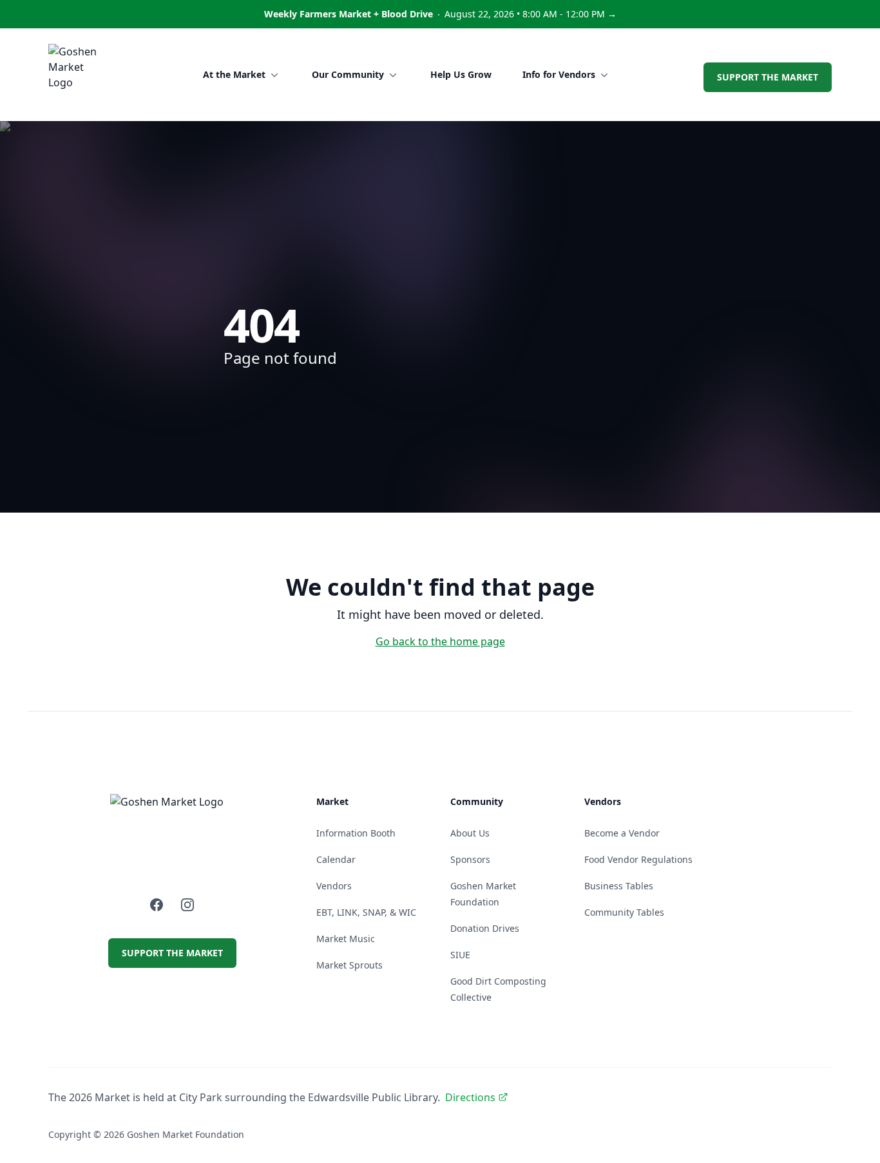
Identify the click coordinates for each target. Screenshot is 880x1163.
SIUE (460, 955)
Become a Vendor (622, 833)
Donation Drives (484, 928)
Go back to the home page (440, 641)
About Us (470, 833)
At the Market (234, 74)
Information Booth (356, 833)
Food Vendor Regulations (638, 859)
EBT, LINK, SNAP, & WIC (366, 912)
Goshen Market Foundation (185, 1134)
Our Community (348, 74)
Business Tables (618, 886)
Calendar (336, 859)
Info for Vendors (558, 74)
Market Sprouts (349, 965)
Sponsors (470, 859)
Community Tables (624, 912)
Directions (470, 1097)
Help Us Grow (461, 74)
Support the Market (767, 77)
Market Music (345, 938)
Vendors (334, 886)
